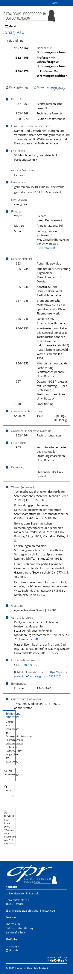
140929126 (29, 665)
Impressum (13, 924)
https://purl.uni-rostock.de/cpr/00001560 (14, 747)
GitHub (13, 950)
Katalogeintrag (18, 87)
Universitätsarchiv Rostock (22, 893)
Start (55, 3)
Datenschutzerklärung (20, 928)
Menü (12, 26)
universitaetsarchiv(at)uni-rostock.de (32, 910)
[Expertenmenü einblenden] (13, 796)
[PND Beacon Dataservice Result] (66, 666)
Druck (7, 790)
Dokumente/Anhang (49, 87)
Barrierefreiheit (15, 932)
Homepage (12, 946)
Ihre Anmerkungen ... (10, 774)
